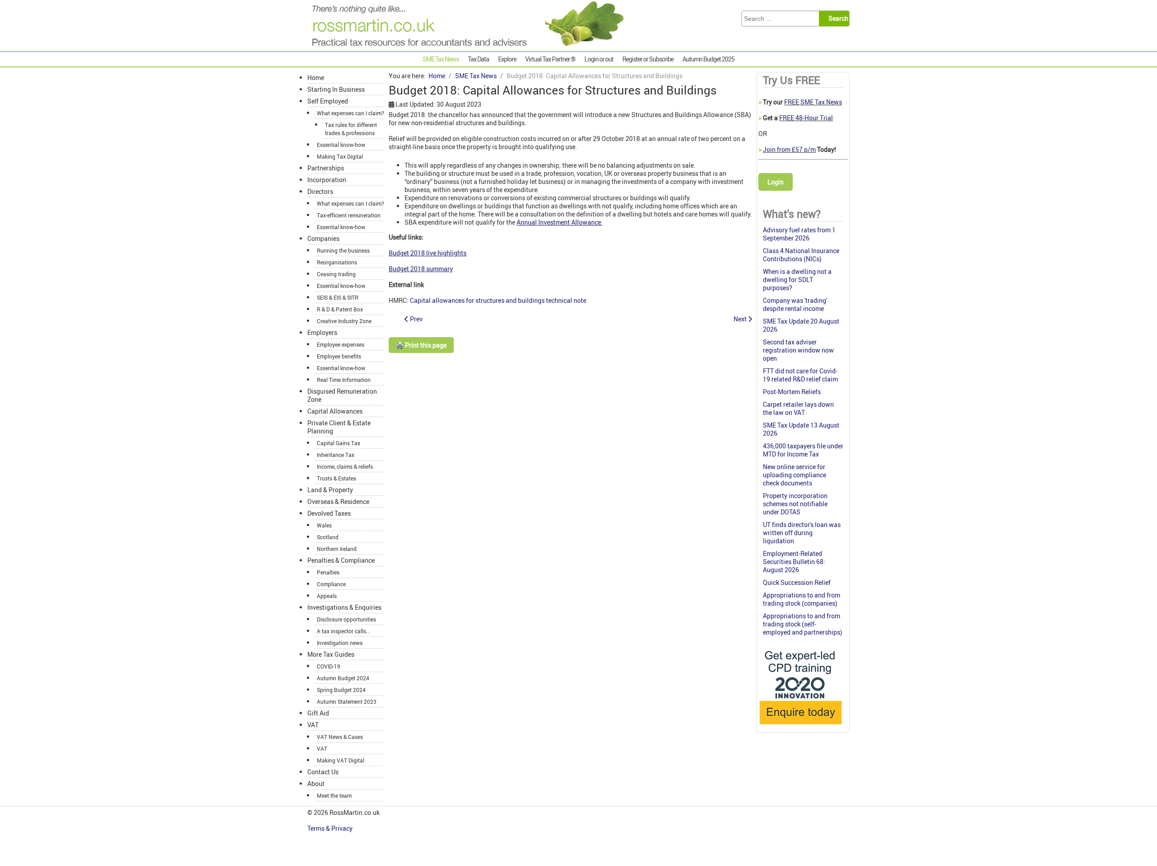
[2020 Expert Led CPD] (800, 726)
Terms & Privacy (330, 828)
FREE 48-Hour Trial (806, 117)
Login (775, 182)
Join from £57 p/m (789, 149)
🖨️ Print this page (421, 345)
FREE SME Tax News (813, 102)
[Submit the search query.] (837, 18)
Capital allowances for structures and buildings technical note (498, 300)
